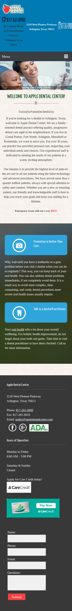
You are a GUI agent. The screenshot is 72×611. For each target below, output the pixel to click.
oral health (18, 329)
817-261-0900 (24, 410)
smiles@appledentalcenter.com (34, 419)
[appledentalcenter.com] (13, 9)
